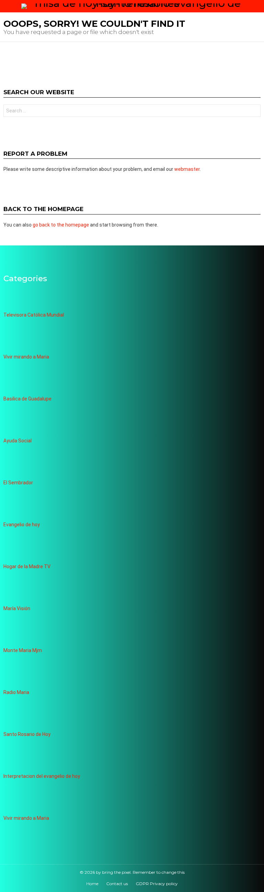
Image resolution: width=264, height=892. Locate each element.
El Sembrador (18, 482)
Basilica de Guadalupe (27, 398)
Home (92, 883)
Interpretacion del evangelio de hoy (41, 776)
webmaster (187, 169)
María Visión (16, 608)
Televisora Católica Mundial (33, 315)
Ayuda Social (17, 440)
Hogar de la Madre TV (27, 566)
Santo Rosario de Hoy (27, 734)
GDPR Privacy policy (157, 883)
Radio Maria (16, 692)
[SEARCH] (258, 6)
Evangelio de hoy (21, 524)
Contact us (117, 883)
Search (254, 111)
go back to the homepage (61, 225)
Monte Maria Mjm (22, 650)
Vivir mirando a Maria (26, 357)
